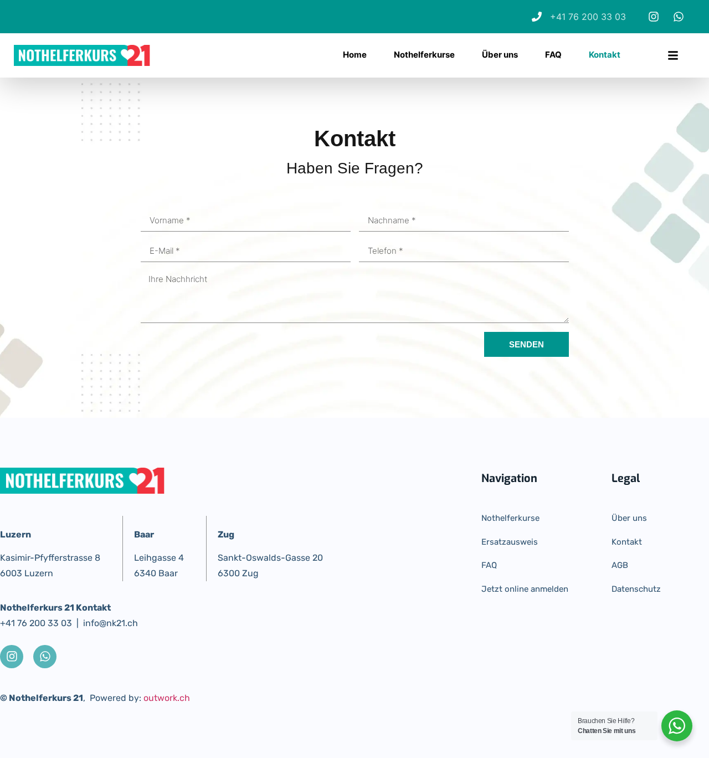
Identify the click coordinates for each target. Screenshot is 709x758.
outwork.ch (166, 698)
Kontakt (604, 54)
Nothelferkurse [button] (424, 54)
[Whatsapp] (678, 17)
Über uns (500, 54)
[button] (673, 55)
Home (355, 54)
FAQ (553, 54)
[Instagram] (654, 17)
